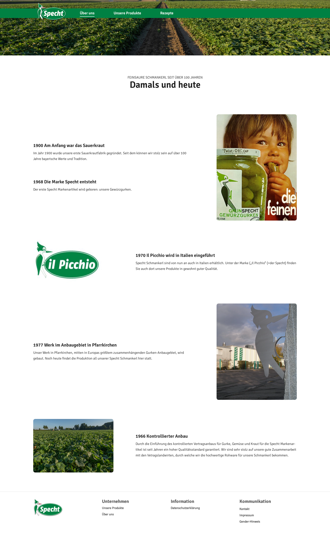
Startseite (51, 10)
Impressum (246, 515)
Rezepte (166, 13)
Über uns (87, 13)
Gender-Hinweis (249, 521)
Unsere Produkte (127, 13)
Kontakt (244, 509)
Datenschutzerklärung (185, 508)
